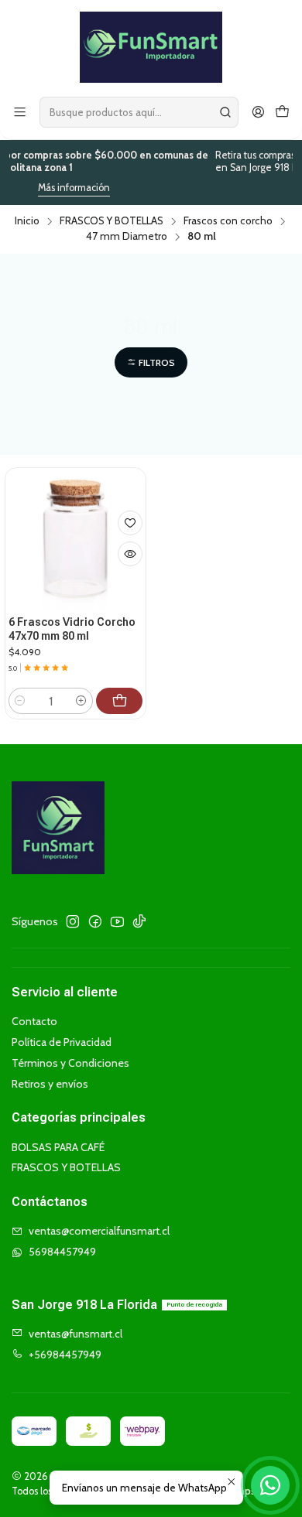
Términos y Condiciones (70, 1063)
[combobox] (139, 112)
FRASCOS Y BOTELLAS (111, 221)
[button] (151, 362)
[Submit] (225, 112)
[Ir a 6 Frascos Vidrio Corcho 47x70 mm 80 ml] (75, 538)
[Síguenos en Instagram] (73, 921)
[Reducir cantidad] (20, 700)
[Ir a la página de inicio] (151, 47)
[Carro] (282, 112)
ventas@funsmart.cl (75, 1334)
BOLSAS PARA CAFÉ (58, 1147)
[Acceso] (258, 112)
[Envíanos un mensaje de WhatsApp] (270, 1485)
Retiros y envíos (50, 1084)
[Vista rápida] (130, 554)
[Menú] (19, 112)
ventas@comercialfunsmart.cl (99, 1231)
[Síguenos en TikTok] (139, 921)
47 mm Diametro (126, 236)
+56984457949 (65, 1355)
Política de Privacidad (62, 1042)
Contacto (34, 1021)
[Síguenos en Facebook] (95, 921)
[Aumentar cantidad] (81, 700)
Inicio (27, 221)
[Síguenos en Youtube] (117, 921)
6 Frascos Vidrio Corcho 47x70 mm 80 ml (72, 629)
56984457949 (62, 1252)
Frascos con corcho (228, 221)
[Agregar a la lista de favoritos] (130, 523)
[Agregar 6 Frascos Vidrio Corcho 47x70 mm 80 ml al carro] (119, 701)
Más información (62, 187)
